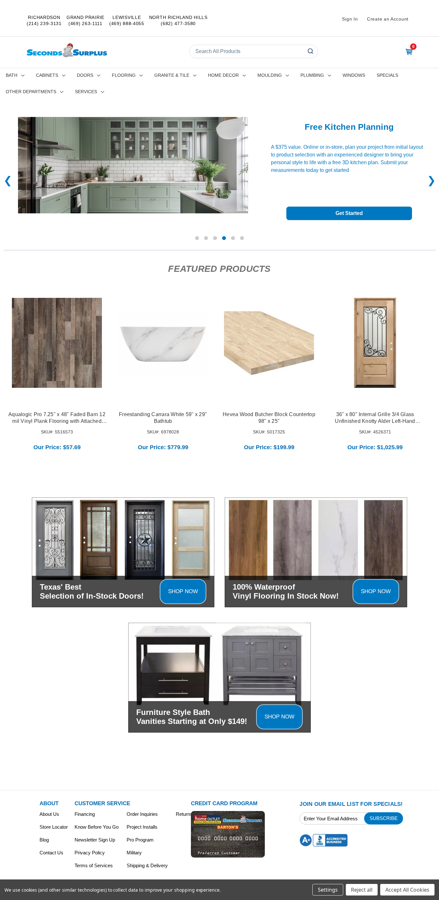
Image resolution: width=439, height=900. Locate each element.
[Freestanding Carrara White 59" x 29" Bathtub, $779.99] (163, 342)
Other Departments (31, 91)
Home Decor (223, 75)
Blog (44, 839)
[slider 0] (197, 238)
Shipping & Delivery (147, 865)
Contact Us (51, 852)
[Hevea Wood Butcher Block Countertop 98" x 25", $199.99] (269, 342)
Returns (184, 814)
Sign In (350, 19)
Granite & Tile (171, 75)
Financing (85, 814)
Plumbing (312, 75)
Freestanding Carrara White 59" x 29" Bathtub (163, 418)
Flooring (124, 75)
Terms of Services (94, 865)
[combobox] (253, 51)
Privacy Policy (90, 852)
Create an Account (387, 19)
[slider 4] (233, 238)
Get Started (349, 213)
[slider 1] (206, 238)
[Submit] (310, 51)
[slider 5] (242, 238)
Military (134, 852)
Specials (387, 75)
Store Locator (54, 827)
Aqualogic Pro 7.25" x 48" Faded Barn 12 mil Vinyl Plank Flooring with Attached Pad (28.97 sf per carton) (56, 418)
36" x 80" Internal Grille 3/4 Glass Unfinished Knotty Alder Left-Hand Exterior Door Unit (375, 418)
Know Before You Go (97, 827)
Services (86, 91)
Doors (85, 75)
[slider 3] (224, 238)
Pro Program (140, 839)
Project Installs (142, 827)
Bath (11, 75)
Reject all (361, 889)
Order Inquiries (142, 814)
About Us (49, 814)
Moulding (269, 75)
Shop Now (183, 591)
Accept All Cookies (407, 889)
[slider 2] (215, 238)
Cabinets (47, 75)
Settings (328, 889)
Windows (354, 75)
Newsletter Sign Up (95, 839)
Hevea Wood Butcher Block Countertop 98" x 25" (269, 418)
